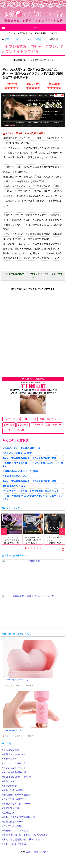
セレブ (6, 419)
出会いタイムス (11, 781)
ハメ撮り (7, 430)
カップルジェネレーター (15, 763)
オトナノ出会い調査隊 (14, 844)
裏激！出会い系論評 (13, 790)
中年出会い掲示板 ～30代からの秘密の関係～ (26, 835)
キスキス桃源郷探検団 (14, 772)
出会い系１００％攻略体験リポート (21, 817)
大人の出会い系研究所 (14, 799)
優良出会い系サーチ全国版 (16, 794)
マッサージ (37, 424)
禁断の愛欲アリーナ (13, 821)
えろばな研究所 (11, 750)
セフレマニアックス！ (14, 767)
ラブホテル (23, 424)
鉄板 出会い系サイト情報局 (17, 776)
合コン (26, 419)
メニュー (33, 27)
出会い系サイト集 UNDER (16, 803)
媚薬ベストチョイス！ (14, 754)
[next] (62, 531)
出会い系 (19, 430)
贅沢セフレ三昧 (11, 808)
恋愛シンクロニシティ (37, 851)
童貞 (42, 419)
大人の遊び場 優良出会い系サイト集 (21, 839)
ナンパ (16, 419)
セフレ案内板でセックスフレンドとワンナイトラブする (35, 275)
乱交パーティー (53, 424)
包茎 (34, 419)
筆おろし (51, 419)
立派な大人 (9, 812)
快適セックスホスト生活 (15, 830)
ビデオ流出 (9, 424)
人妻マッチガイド (12, 759)
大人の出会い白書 (12, 826)
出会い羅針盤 (10, 785)
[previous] (4, 531)
